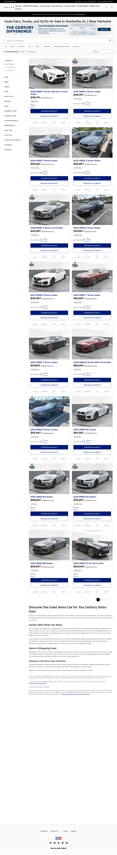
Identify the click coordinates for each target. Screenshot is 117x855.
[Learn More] (58, 29)
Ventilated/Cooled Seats (62, 46)
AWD (38, 46)
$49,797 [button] (85, 94)
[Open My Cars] (106, 7)
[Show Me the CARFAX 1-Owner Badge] (33, 106)
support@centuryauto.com (37, 683)
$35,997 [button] (85, 163)
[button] (49, 101)
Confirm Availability (49, 111)
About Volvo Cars (57, 6)
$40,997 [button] (42, 298)
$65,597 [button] (85, 432)
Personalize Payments (49, 116)
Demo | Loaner (45, 6)
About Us (18, 9)
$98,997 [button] (42, 499)
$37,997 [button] (84, 230)
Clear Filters (32, 51)
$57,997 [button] (41, 365)
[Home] (9, 7)
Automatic (77, 46)
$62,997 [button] (85, 298)
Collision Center (94, 6)
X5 (6, 46)
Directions (44, 831)
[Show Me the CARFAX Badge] (46, 173)
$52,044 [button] (85, 566)
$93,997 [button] (42, 566)
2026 (13, 46)
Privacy (65, 831)
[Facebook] (57, 836)
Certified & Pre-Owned (31, 6)
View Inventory (80, 14)
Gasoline (47, 46)
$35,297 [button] (42, 163)
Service (82, 6)
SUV (30, 46)
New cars (18, 6)
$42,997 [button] (42, 230)
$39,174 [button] (41, 97)
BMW (23, 51)
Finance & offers (70, 6)
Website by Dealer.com (58, 848)
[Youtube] (60, 836)
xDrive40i (22, 46)
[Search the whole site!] (112, 7)
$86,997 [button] (85, 365)
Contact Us (54, 831)
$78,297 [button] (85, 499)
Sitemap (73, 831)
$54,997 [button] (42, 432)
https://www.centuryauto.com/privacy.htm (76, 694)
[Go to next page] (111, 599)
